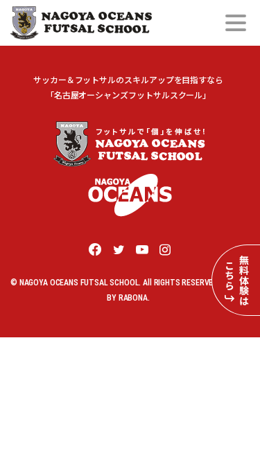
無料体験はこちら (237, 280)
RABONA (133, 298)
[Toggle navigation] (236, 23)
